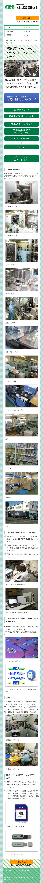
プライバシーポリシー (22, 870)
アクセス (27, 35)
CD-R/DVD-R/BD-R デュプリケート (22, 131)
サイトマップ (8, 870)
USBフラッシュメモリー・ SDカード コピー (21, 158)
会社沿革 (27, 31)
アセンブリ (21, 147)
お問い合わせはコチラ (27, 18)
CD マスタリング (21, 110)
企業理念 (10, 35)
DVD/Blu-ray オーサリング (21, 116)
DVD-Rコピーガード (21, 138)
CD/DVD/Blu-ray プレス (21, 124)
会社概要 (10, 31)
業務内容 (27, 27)
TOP (8, 27)
